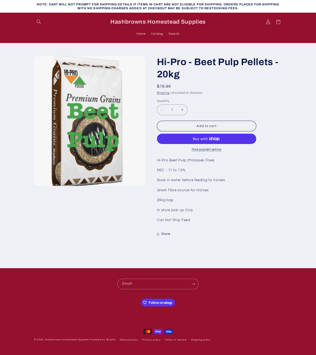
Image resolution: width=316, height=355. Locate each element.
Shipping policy (200, 340)
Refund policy (129, 340)
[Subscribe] (193, 284)
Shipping (163, 93)
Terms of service (176, 340)
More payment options (206, 149)
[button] (39, 22)
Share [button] (165, 234)
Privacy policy (151, 340)
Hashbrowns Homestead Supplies (67, 339)
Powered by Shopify (102, 339)
